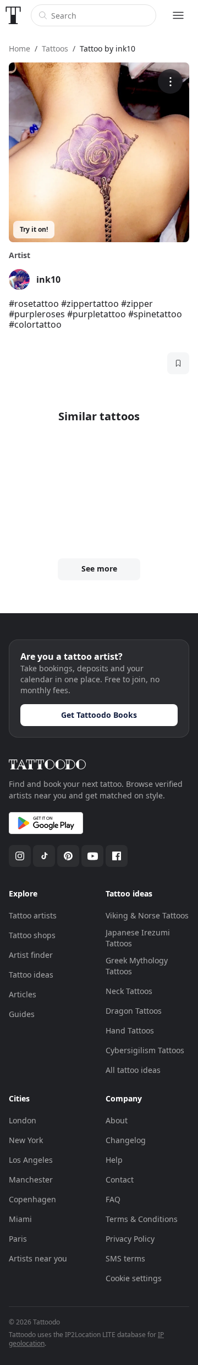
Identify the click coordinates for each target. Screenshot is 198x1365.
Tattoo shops (32, 935)
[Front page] (13, 15)
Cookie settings (134, 1278)
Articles (22, 994)
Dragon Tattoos (134, 1011)
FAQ (113, 1199)
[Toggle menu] (178, 15)
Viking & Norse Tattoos (147, 915)
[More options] (170, 81)
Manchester (31, 1179)
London (22, 1120)
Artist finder (31, 955)
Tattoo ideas (31, 974)
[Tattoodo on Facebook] (117, 856)
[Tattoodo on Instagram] (20, 856)
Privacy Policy (130, 1238)
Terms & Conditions (142, 1219)
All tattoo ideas (133, 1070)
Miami (20, 1219)
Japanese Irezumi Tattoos (138, 938)
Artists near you (38, 1258)
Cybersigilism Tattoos (145, 1050)
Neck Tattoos (129, 991)
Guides (22, 1014)
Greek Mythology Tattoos (137, 965)
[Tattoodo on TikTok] (44, 856)
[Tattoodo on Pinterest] (68, 856)
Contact (120, 1179)
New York (26, 1140)
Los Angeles (31, 1160)
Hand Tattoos (130, 1030)
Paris (18, 1238)
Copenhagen (32, 1199)
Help (114, 1160)
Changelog (126, 1140)
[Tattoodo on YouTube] (92, 856)
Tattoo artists (33, 915)
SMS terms (125, 1258)
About (117, 1120)
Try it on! (34, 229)
